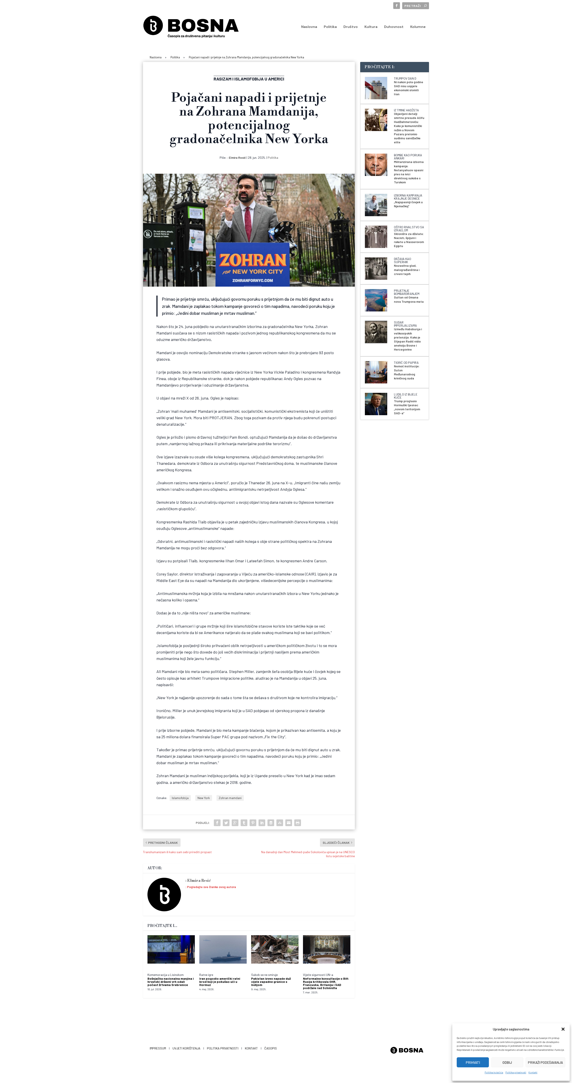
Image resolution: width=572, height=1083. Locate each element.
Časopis (270, 1048)
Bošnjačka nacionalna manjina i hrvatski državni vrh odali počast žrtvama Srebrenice (170, 982)
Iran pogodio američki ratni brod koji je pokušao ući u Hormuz (219, 982)
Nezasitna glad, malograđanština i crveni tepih (406, 269)
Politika (330, 27)
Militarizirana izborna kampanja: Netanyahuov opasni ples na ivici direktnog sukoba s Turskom (409, 172)
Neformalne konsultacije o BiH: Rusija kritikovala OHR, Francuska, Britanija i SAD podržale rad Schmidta (326, 983)
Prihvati (473, 1062)
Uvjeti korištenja (186, 1048)
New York (204, 798)
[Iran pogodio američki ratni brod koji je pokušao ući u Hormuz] (223, 952)
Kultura (370, 27)
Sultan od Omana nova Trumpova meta (409, 299)
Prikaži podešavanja (545, 1062)
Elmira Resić (237, 157)
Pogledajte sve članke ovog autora (211, 887)
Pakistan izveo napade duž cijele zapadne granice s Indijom (271, 982)
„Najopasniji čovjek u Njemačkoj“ (408, 204)
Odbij (507, 1062)
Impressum (158, 1048)
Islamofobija (180, 798)
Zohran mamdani (230, 798)
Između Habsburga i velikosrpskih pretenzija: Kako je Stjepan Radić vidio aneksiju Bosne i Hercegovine (408, 339)
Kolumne (418, 27)
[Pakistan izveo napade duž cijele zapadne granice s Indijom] (275, 952)
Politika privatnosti (515, 1072)
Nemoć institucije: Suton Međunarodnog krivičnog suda (407, 372)
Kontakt (532, 1072)
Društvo (350, 27)
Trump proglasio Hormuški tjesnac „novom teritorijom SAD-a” (407, 407)
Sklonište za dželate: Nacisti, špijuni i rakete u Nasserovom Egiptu (409, 240)
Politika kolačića (494, 1072)
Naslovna (309, 27)
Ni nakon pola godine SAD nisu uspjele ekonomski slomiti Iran (408, 88)
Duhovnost (394, 27)
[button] (563, 1029)
